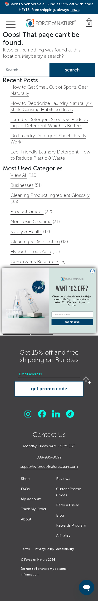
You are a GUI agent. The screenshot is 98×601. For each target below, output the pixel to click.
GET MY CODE (72, 322)
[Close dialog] (92, 271)
